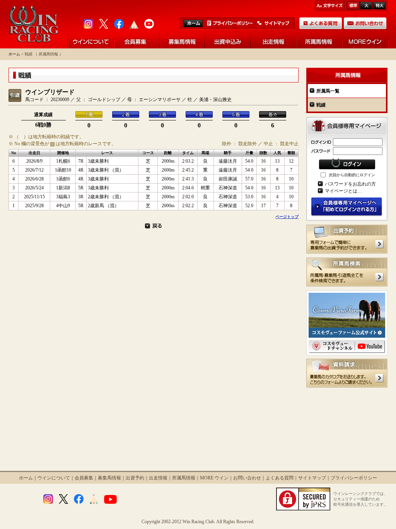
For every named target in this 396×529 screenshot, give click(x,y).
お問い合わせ (247, 478)
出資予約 (135, 478)
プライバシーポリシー (354, 478)
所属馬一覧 (328, 91)
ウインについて (54, 478)
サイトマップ (312, 478)
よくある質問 (280, 478)
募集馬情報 (109, 478)
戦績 (321, 105)
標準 (353, 5)
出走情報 (158, 478)
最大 (379, 5)
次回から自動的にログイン (352, 175)
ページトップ (287, 217)
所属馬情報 (183, 478)
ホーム (14, 54)
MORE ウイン (214, 478)
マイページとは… (343, 191)
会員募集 (84, 478)
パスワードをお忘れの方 (350, 184)
